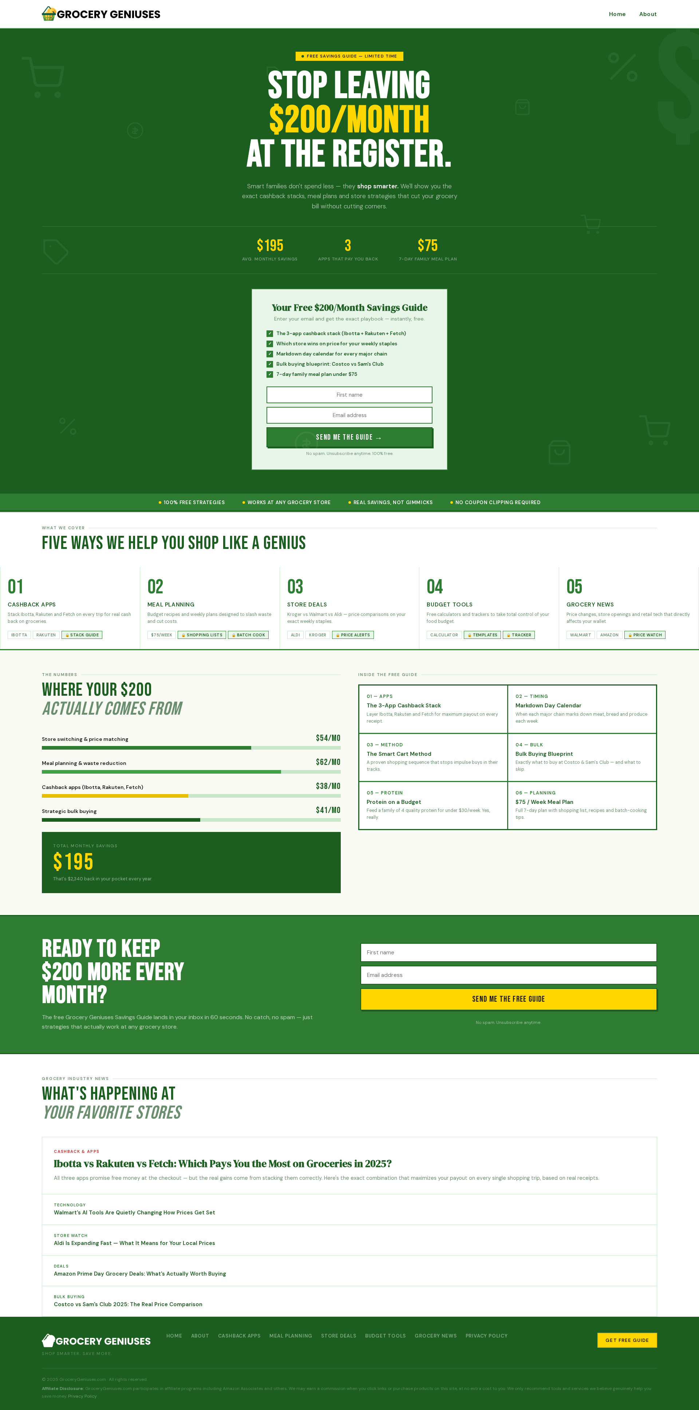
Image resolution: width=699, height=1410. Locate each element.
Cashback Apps (239, 1336)
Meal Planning (290, 1336)
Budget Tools (385, 1336)
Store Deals (338, 1336)
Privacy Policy (487, 1336)
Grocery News (436, 1336)
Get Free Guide (627, 1340)
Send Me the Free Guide (508, 999)
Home (617, 14)
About (648, 14)
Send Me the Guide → (349, 437)
